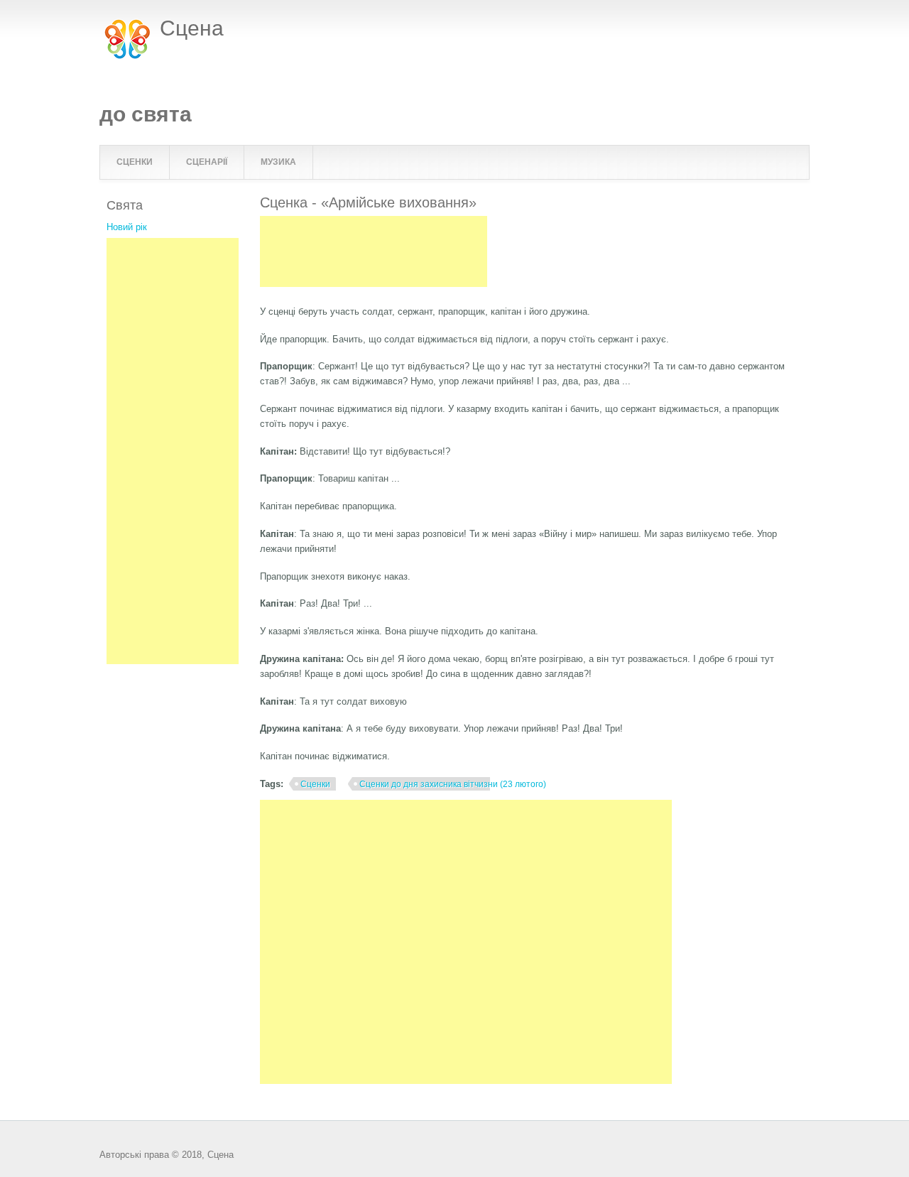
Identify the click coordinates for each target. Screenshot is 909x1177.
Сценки (134, 162)
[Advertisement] (373, 251)
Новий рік (127, 227)
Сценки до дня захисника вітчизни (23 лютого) (452, 784)
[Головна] (128, 57)
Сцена (192, 28)
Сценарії (206, 162)
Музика (278, 162)
